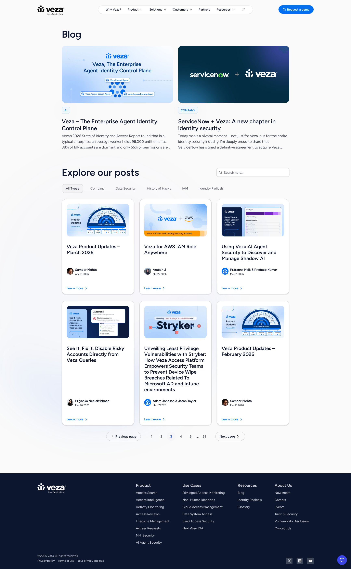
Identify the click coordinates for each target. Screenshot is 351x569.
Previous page (125, 436)
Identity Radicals (211, 188)
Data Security (125, 188)
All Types (72, 188)
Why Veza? (113, 9)
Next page (227, 436)
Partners (204, 9)
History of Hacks (159, 188)
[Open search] (243, 10)
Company (97, 188)
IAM (185, 188)
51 (204, 436)
